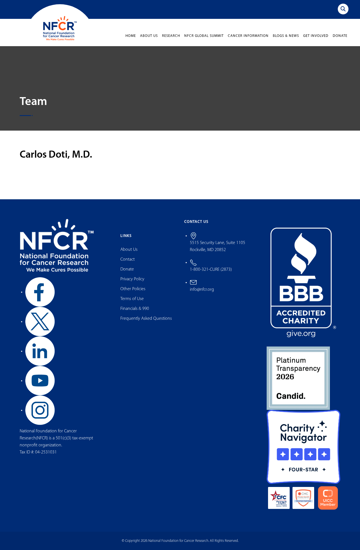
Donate (340, 36)
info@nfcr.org (202, 289)
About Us (149, 36)
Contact (127, 259)
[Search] (343, 9)
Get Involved (315, 36)
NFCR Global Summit (204, 36)
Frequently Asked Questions (146, 318)
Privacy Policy (132, 279)
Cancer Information (248, 36)
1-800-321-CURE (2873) (211, 269)
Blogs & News (286, 36)
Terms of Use (132, 299)
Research (171, 36)
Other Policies (132, 289)
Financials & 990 (134, 309)
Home (130, 36)
